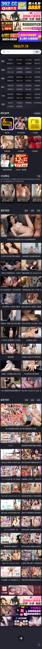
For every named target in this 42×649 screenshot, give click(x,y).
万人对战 (28, 60)
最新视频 (5, 210)
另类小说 (19, 98)
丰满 (26, 400)
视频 (3, 70)
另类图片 (37, 89)
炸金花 (19, 63)
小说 (3, 96)
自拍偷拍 (19, 68)
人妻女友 (28, 94)
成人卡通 (28, 77)
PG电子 (10, 60)
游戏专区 (37, 60)
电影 (3, 78)
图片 (3, 87)
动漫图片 (37, 86)
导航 (3, 104)
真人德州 (19, 60)
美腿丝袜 (10, 89)
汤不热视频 (37, 103)
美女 (26, 211)
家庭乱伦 (19, 94)
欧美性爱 (37, 77)
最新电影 (5, 399)
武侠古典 (37, 94)
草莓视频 (28, 103)
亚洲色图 (19, 86)
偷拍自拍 (19, 77)
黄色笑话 (28, 98)
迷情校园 (10, 98)
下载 (38, 176)
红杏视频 (10, 106)
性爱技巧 (37, 98)
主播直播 (28, 72)
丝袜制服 (19, 72)
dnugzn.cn (21, 46)
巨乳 (32, 211)
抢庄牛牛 (37, 63)
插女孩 (10, 103)
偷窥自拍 (10, 86)
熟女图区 (28, 89)
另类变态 (37, 81)
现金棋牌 (28, 63)
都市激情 (10, 94)
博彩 (3, 61)
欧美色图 (28, 86)
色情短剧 (19, 106)
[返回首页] (39, 645)
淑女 (32, 400)
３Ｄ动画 (37, 68)
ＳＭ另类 (37, 72)
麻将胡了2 (10, 63)
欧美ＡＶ (28, 68)
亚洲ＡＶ (10, 68)
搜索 (37, 52)
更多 (38, 211)
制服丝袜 (10, 81)
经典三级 (19, 81)
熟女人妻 (10, 72)
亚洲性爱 (10, 77)
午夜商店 (19, 103)
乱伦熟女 (28, 81)
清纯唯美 (19, 89)
